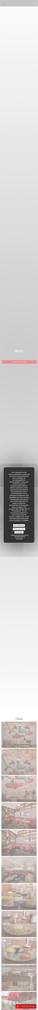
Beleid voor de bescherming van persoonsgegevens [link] (19, 535)
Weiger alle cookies (19, 529)
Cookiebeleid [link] (19, 538)
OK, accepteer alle (19, 525)
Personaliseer (19, 532)
